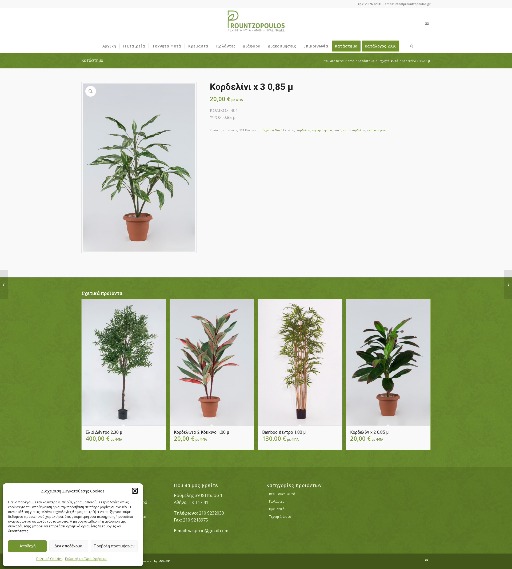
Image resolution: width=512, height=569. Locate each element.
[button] (135, 491)
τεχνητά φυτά (322, 130)
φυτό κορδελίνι (354, 130)
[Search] (410, 46)
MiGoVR (164, 561)
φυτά (337, 130)
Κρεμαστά (277, 509)
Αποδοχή (27, 546)
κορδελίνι (303, 130)
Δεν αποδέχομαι (68, 546)
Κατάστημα (92, 60)
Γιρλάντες (276, 501)
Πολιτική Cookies (49, 558)
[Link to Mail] (427, 24)
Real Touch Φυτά (282, 494)
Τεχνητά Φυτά (272, 130)
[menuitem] (109, 46)
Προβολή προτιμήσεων (114, 546)
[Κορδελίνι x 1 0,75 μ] (508, 284)
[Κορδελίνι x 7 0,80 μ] (4, 284)
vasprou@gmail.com (208, 531)
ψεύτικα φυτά (377, 130)
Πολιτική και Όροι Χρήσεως (86, 558)
